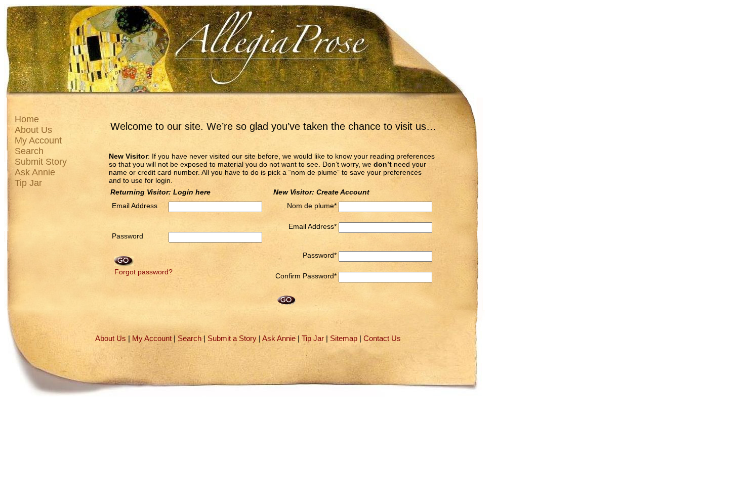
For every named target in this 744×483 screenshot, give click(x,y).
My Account (38, 140)
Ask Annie (35, 172)
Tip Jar (28, 183)
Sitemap (343, 338)
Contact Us (382, 338)
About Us (33, 130)
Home (27, 119)
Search (29, 151)
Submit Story (41, 162)
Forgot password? (143, 272)
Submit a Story (232, 338)
